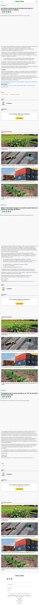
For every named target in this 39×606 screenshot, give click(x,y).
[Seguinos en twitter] (7, 579)
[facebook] (4, 11)
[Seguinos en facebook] (11, 579)
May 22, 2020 (19, 267)
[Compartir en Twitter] (6, 11)
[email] (8, 11)
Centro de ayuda (19, 598)
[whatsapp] (3, 11)
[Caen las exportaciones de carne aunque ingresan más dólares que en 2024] (19, 174)
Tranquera (9, 103)
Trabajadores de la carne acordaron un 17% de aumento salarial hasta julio (17, 281)
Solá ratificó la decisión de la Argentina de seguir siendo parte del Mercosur (17, 457)
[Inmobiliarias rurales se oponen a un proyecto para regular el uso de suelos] (19, 158)
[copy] (10, 11)
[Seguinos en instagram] (9, 579)
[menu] (2, 2)
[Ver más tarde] (1, 11)
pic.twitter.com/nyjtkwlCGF (9, 265)
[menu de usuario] (37, 1)
